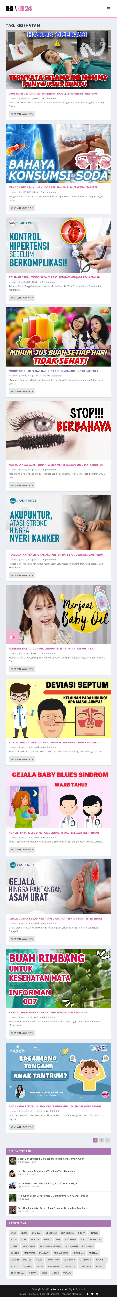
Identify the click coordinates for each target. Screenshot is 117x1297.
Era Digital (67, 1232)
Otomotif (35, 1186)
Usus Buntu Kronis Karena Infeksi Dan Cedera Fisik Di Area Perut (54, 93)
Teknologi (69, 1266)
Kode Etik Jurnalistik (49, 1293)
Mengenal (79, 1252)
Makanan (29, 1252)
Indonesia (70, 1239)
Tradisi (100, 1266)
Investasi (95, 1239)
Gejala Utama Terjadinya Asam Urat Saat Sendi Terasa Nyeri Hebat (56, 918)
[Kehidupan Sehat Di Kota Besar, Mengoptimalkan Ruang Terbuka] (12, 1198)
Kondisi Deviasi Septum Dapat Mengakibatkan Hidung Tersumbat (54, 742)
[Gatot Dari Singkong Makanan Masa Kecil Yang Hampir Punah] (12, 1161)
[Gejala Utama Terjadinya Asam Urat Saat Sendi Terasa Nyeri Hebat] (58, 886)
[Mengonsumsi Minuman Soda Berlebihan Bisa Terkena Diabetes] (58, 153)
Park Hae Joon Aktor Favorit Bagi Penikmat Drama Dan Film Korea (53, 1208)
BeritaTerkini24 (58, 1289)
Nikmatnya (52, 1259)
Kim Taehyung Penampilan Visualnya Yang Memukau (46, 1171)
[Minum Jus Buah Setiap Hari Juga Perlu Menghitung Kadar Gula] (58, 337)
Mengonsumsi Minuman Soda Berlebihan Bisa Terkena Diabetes (53, 187)
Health (36, 98)
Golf (23, 1239)
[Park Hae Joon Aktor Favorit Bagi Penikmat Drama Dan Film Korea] (12, 1210)
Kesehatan (29, 1246)
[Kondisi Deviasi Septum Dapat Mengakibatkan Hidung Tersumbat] (58, 708)
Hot (40, 1111)
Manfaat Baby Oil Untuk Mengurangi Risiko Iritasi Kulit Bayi (52, 648)
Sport (39, 1266)
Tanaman (53, 1266)
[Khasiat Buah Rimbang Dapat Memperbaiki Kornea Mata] (58, 978)
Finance (94, 1232)
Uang (44, 1273)
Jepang (14, 1246)
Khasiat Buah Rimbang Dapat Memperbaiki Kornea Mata (48, 1012)
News (39, 1259)
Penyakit (101, 1259)
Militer (27, 1259)
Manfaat (44, 1252)
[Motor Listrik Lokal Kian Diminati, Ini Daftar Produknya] (12, 1185)
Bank (13, 1232)
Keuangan (72, 1246)
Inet (83, 1239)
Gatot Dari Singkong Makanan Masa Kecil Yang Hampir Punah (51, 1158)
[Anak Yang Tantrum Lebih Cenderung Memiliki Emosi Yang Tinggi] (58, 1072)
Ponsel (15, 1266)
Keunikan (87, 1246)
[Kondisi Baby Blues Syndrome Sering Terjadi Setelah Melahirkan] (58, 798)
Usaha (55, 1273)
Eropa (81, 1232)
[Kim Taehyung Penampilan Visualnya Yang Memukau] (12, 1173)
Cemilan (36, 1232)
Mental (93, 1252)
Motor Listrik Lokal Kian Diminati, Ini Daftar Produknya (47, 1183)
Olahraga (69, 1259)
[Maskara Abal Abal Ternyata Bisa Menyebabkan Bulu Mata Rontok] (58, 430)
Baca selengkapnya (22, 114)
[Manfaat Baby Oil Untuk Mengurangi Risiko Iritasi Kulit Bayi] (58, 614)
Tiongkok (85, 1266)
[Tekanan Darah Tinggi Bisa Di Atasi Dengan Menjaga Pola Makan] (58, 245)
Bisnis (24, 1232)
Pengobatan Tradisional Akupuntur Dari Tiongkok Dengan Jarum (56, 554)
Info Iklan (33, 1293)
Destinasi (51, 1232)
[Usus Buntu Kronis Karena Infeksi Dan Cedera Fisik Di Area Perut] (58, 59)
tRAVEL (33, 1273)
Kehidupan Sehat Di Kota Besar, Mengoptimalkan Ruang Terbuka (53, 1195)
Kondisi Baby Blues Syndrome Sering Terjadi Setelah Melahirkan (54, 832)
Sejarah (27, 1266)
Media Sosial (61, 1252)
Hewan (47, 1239)
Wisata (67, 1273)
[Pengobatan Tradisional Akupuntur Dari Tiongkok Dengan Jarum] (58, 522)
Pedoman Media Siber (72, 1293)
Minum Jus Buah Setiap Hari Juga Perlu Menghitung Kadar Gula (53, 371)
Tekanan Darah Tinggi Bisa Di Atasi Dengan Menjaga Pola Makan (54, 277)
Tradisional (18, 1273)
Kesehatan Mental (51, 1246)
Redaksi (22, 1293)
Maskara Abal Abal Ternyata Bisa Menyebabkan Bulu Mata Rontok (56, 465)
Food (36, 375)
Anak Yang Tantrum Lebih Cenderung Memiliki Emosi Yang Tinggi (55, 1106)
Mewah (15, 1259)
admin (16, 98)
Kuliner (15, 1252)
